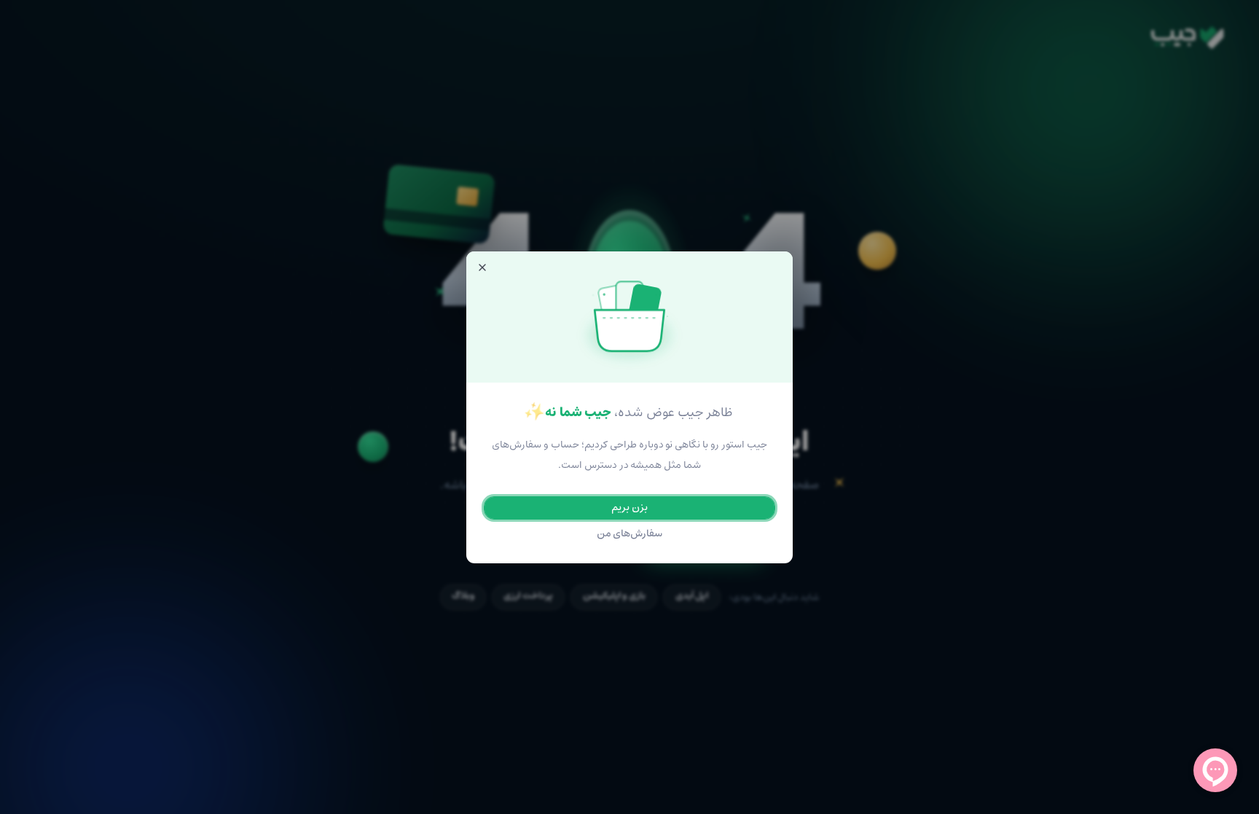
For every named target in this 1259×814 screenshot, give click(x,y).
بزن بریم (629, 507)
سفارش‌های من (630, 533)
